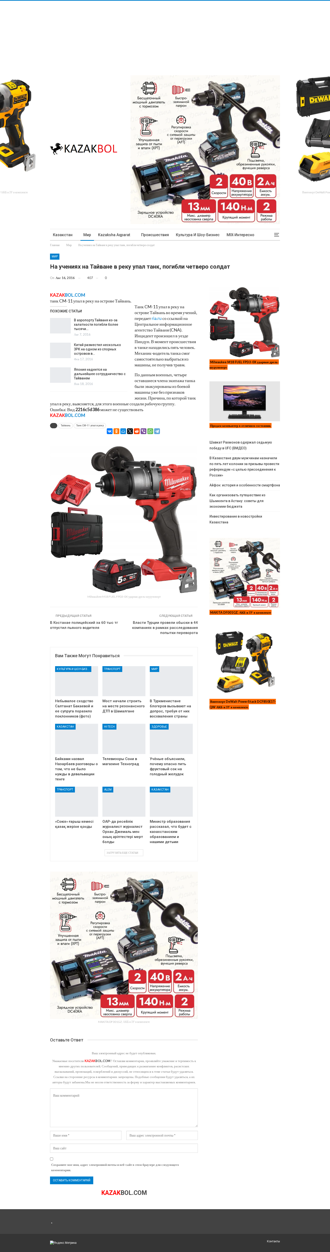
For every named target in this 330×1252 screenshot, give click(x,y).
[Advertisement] (145, 34)
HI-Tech (109, 726)
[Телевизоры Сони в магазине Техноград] (123, 739)
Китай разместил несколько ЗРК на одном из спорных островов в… (97, 349)
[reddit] (137, 431)
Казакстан (62, 235)
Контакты (273, 1241)
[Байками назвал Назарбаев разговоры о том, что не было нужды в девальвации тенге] (76, 739)
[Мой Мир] (123, 431)
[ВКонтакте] (110, 431)
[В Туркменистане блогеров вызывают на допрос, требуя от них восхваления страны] (171, 681)
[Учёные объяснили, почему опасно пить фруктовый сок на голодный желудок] (171, 739)
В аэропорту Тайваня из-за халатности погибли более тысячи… (96, 324)
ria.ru (157, 318)
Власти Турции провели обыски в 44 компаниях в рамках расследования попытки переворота (165, 627)
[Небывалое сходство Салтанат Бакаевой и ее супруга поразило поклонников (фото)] (76, 681)
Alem (108, 789)
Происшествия (155, 235)
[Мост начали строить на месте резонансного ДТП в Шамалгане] (123, 681)
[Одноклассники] (116, 431)
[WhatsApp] (150, 431)
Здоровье (159, 726)
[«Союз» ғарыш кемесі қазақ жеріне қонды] (76, 802)
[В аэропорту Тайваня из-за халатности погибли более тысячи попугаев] (60, 325)
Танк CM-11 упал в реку (90, 425)
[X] (130, 431)
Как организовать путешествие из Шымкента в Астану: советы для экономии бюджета (237, 501)
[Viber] (143, 431)
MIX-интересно (240, 235)
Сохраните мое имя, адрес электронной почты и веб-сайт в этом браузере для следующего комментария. (115, 1167)
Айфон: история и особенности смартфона (244, 485)
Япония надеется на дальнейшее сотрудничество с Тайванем (100, 374)
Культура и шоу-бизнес (198, 235)
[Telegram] (157, 431)
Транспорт (112, 669)
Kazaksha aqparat (114, 235)
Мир (87, 235)
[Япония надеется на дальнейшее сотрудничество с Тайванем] (60, 375)
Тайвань (66, 425)
